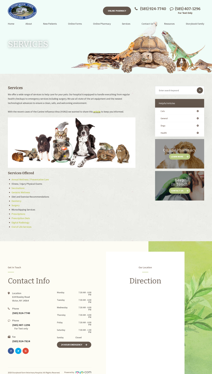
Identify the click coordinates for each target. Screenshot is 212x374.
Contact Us (177, 190)
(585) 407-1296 (187, 9)
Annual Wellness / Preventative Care (30, 179)
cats (163, 111)
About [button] (29, 23)
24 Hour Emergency (71, 344)
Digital (15, 222)
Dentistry (16, 200)
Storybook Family (195, 23)
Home (11, 23)
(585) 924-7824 (21, 341)
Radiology (24, 222)
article (96, 111)
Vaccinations (18, 188)
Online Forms (75, 23)
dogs (163, 126)
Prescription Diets (21, 218)
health (164, 133)
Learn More (177, 156)
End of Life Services (21, 226)
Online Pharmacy (117, 10)
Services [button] (126, 23)
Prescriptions (18, 213)
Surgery (16, 205)
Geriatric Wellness (21, 192)
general (164, 118)
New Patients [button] (50, 23)
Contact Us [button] (147, 23)
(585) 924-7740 (153, 9)
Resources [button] (169, 23)
